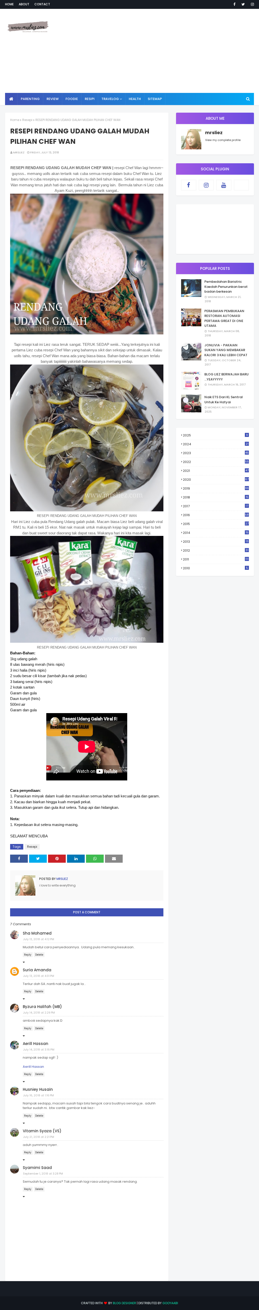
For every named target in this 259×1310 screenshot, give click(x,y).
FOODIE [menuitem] (72, 98)
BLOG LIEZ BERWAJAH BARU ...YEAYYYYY (226, 377)
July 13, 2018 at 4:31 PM (38, 976)
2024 (215, 444)
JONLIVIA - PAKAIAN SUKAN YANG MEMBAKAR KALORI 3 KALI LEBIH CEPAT (225, 350)
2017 (215, 506)
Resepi (27, 120)
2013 (215, 541)
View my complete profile (223, 140)
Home (9, 4)
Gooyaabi (170, 1303)
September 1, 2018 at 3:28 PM (43, 1174)
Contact (42, 4)
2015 (216, 523)
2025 (215, 435)
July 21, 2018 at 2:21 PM (38, 1137)
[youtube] (223, 185)
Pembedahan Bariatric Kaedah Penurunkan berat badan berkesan (226, 286)
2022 (216, 461)
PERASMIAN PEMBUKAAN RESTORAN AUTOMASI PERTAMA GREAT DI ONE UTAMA (224, 318)
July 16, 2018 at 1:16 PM (38, 1095)
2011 (215, 559)
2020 (216, 479)
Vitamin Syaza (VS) (42, 1131)
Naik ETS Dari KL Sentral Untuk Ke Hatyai (223, 400)
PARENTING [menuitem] (30, 98)
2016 (216, 515)
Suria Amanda (37, 970)
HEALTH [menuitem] (135, 98)
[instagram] (251, 4)
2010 (215, 568)
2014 (215, 532)
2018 (215, 497)
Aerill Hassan (35, 1043)
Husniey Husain (38, 1089)
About (24, 4)
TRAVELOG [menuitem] (110, 98)
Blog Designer (124, 1303)
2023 (216, 453)
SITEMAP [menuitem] (155, 98)
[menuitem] (11, 99)
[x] (241, 185)
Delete (39, 955)
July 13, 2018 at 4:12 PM (38, 939)
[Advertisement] (169, 50)
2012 (215, 550)
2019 (216, 488)
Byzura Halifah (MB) (42, 1006)
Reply (27, 955)
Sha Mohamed (37, 933)
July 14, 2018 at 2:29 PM (39, 1013)
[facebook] (234, 4)
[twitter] (243, 4)
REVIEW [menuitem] (53, 98)
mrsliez (19, 152)
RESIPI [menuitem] (90, 98)
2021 (216, 470)
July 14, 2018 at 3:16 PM (38, 1049)
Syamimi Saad (37, 1167)
